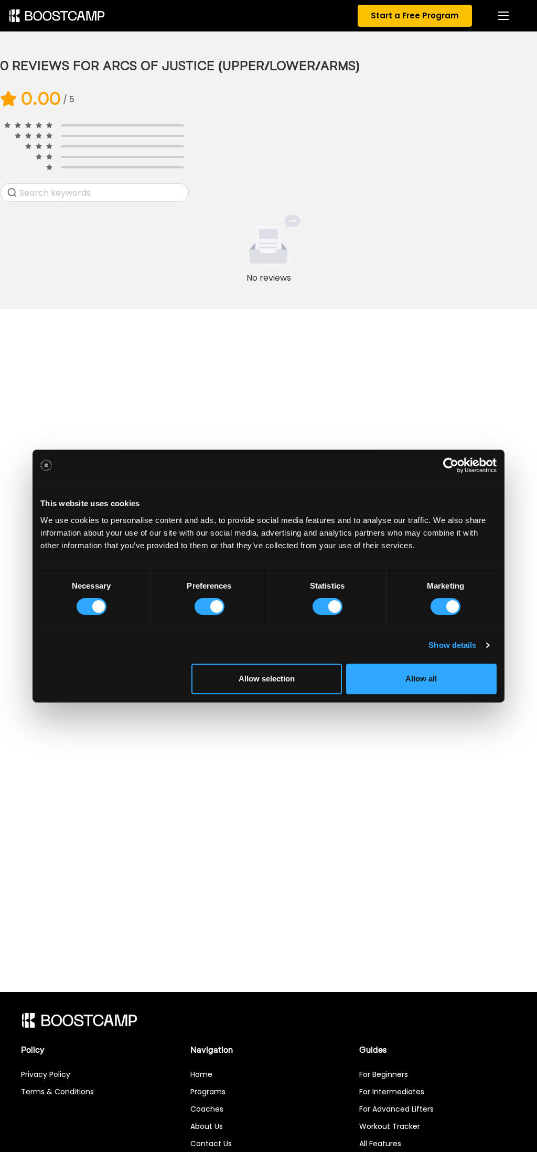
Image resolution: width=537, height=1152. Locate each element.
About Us (206, 1126)
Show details (452, 645)
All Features (380, 1143)
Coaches (206, 1109)
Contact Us (211, 1143)
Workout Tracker (389, 1126)
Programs (207, 1091)
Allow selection (267, 678)
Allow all (421, 678)
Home (201, 1074)
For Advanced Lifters (396, 1109)
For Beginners (383, 1074)
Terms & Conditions (57, 1091)
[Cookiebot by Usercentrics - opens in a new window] (451, 465)
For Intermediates (391, 1091)
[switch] (209, 606)
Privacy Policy (45, 1074)
